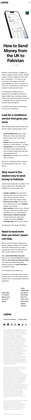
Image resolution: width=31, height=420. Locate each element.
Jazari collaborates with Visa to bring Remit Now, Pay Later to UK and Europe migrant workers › (25, 296)
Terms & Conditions (9, 319)
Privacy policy (22, 319)
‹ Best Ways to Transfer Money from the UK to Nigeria (6, 297)
